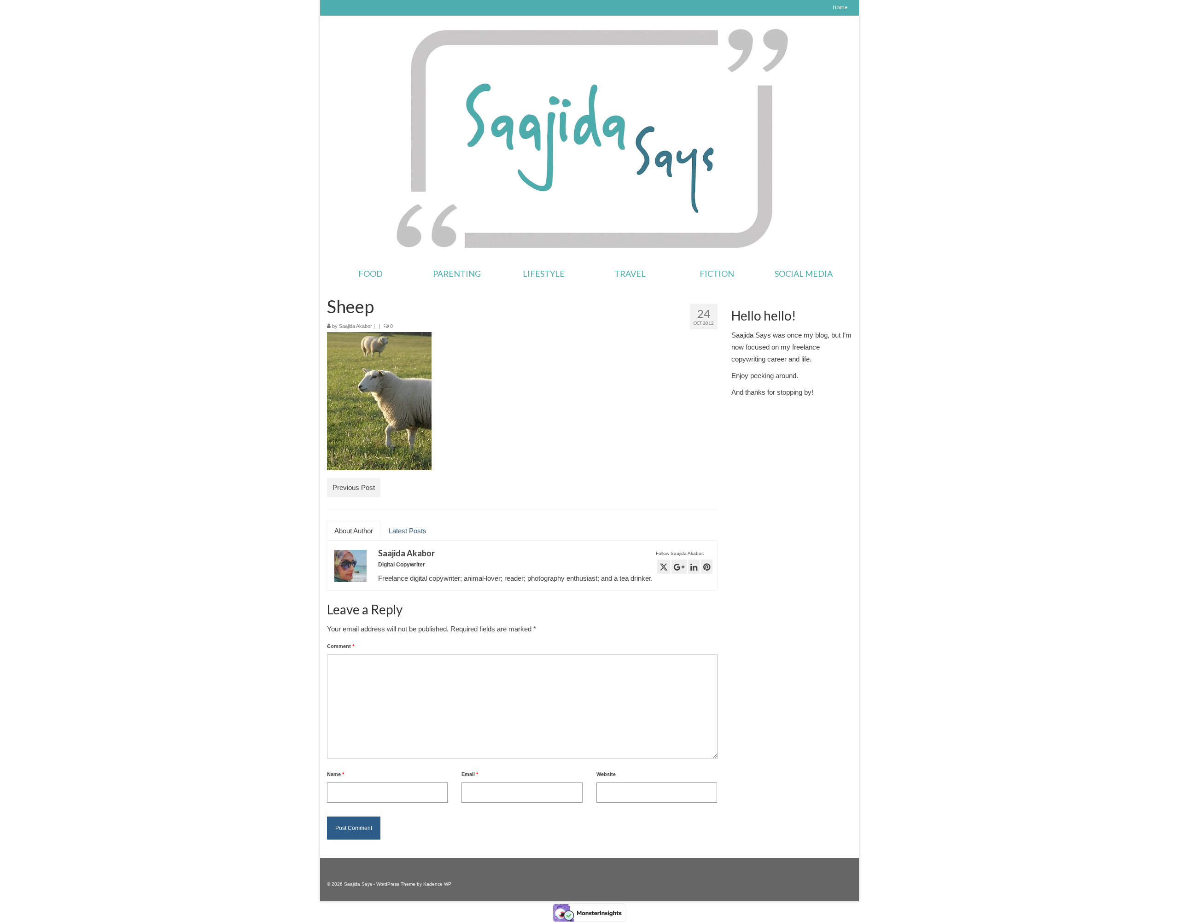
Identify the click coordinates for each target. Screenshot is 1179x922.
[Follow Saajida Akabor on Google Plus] (679, 567)
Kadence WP (437, 884)
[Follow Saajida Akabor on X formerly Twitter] (663, 567)
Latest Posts (407, 531)
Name (335, 774)
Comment (340, 646)
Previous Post (354, 487)
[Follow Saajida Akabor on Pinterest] (706, 567)
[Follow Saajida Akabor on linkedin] (694, 567)
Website (606, 774)
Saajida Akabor (355, 326)
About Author (353, 531)
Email (469, 774)
